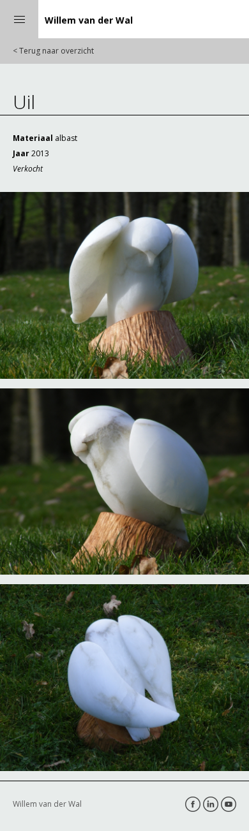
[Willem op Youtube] (228, 804)
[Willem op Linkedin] (210, 804)
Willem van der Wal (89, 20)
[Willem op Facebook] (192, 804)
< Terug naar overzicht (53, 50)
